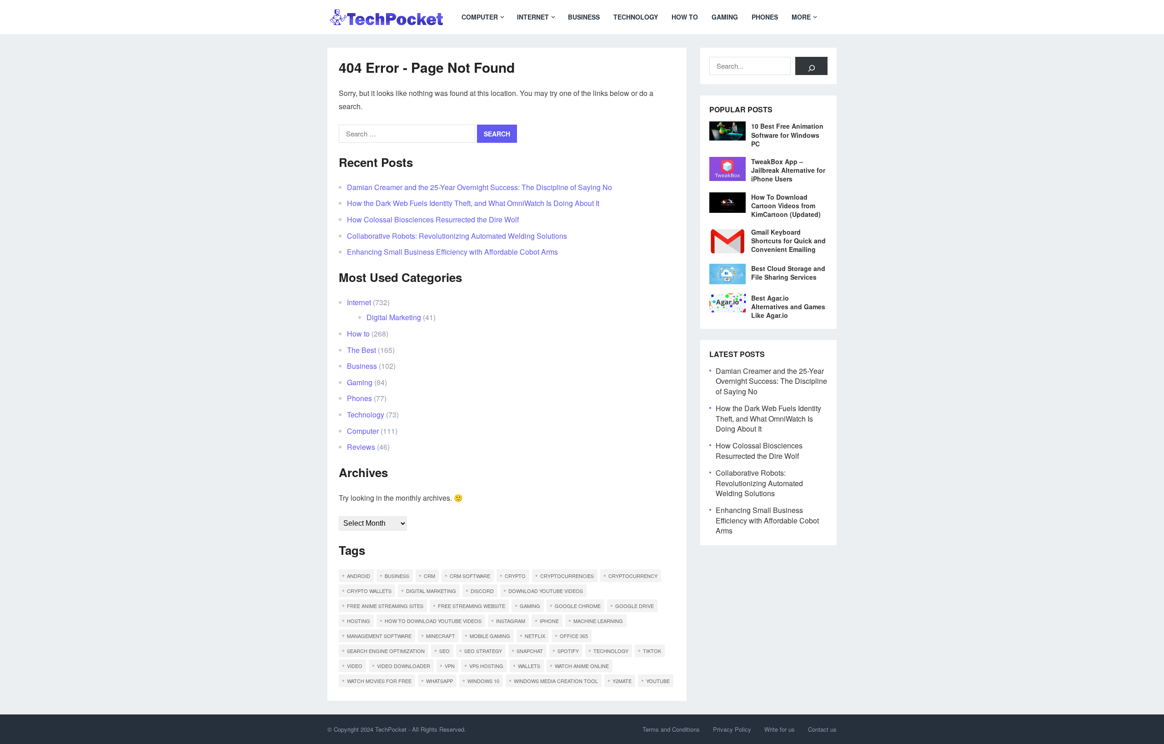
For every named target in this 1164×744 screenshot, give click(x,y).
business (397, 575)
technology (610, 650)
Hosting (358, 620)
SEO (444, 650)
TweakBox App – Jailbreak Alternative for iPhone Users (788, 170)
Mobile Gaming (490, 635)
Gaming (725, 16)
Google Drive (634, 605)
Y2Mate (622, 680)
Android (358, 575)
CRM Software (470, 575)
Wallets (529, 665)
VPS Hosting (486, 665)
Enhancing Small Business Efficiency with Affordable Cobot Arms (452, 251)
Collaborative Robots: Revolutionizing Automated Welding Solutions (457, 236)
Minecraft (440, 635)
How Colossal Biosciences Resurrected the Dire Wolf (433, 219)
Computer (480, 16)
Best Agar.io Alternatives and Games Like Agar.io (788, 306)
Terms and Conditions (671, 729)
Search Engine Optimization (386, 650)
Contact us (822, 729)
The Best (361, 350)
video (354, 665)
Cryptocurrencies (567, 575)
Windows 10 (483, 680)
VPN (450, 665)
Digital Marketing (393, 317)
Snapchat (530, 650)
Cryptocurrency (632, 575)
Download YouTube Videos (545, 590)
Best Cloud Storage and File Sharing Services (788, 273)
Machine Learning (598, 620)
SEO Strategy (483, 650)
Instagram (510, 620)
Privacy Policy (732, 729)
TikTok (652, 650)
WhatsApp (439, 680)
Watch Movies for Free (379, 680)
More (801, 16)
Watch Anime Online (582, 665)
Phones (765, 16)
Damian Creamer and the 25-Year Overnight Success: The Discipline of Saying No (479, 187)
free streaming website (471, 605)
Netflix (535, 635)
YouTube (658, 680)
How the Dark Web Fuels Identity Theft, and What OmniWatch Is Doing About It (473, 203)
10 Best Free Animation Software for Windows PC (787, 134)
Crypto (515, 575)
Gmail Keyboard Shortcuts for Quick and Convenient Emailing (788, 240)
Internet (533, 16)
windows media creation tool (556, 680)
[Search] (811, 66)
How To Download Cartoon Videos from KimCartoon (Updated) (786, 205)
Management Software (379, 635)
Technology (635, 16)
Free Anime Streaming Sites (385, 605)
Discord (482, 590)
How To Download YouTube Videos (433, 620)
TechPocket (390, 729)
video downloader (403, 665)
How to (685, 16)
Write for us (779, 729)
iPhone (549, 620)
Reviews (361, 447)
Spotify (568, 650)
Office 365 (574, 635)
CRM (429, 575)
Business (584, 16)
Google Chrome (578, 605)
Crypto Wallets (369, 590)
